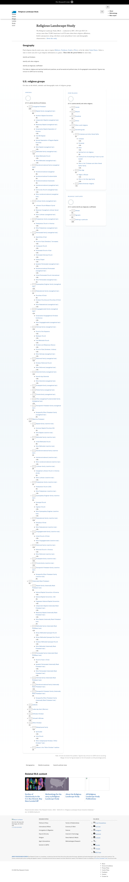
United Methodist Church (43, 441)
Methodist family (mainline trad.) (46, 437)
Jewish (77, 107)
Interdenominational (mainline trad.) (46, 457)
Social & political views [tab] (60, 765)
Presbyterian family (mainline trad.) (46, 482)
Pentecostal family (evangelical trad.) (47, 232)
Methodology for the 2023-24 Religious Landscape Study (53, 796)
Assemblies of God (41, 237)
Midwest (57, 50)
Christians (28, 92)
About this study (51, 38)
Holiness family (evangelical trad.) (46, 327)
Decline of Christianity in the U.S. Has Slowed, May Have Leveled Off (33, 797)
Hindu (77, 121)
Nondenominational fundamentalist (46, 176)
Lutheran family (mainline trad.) (45, 466)
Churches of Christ (41, 295)
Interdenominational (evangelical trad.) (47, 185)
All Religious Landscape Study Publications (93, 796)
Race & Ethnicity (44, 834)
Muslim (77, 111)
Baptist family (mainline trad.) (45, 423)
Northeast (64, 50)
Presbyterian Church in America (45, 223)
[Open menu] (102, 11)
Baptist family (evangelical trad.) (45, 111)
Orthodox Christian (38, 714)
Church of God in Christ (42, 660)
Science (68, 830)
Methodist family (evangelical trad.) (46, 151)
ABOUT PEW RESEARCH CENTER (20, 856)
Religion (41, 837)
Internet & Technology (72, 834)
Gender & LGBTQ (44, 845)
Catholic (35, 705)
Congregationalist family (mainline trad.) (48, 531)
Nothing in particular (81, 219)
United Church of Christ (42, 536)
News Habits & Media (72, 837)
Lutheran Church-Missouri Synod (45, 205)
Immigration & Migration (46, 830)
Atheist (77, 210)
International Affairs (45, 826)
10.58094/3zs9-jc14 (34, 812)
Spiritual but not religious (85, 152)
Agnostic (77, 215)
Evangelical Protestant (39, 106)
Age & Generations (44, 841)
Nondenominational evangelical (45, 172)
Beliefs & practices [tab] (43, 765)
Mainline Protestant (38, 419)
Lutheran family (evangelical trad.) (46, 201)
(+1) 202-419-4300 (17, 827)
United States (93, 50)
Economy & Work (71, 826)
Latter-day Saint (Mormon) (40, 709)
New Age (81, 170)
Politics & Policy (43, 823)
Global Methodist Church (43, 156)
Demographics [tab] (30, 765)
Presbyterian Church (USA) (43, 486)
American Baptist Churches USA (45, 428)
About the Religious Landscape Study (73, 795)
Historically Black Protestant (41, 581)
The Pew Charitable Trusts (101, 858)
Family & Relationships (72, 823)
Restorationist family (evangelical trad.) (47, 291)
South (70, 50)
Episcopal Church (41, 502)
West (75, 50)
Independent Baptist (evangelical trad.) (47, 120)
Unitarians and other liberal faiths (89, 134)
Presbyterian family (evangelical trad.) (47, 219)
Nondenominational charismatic (45, 181)
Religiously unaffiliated (75, 196)
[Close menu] (108, 6)
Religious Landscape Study (28, 12)
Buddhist (78, 116)
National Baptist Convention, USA (45, 597)
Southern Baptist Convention (44, 115)
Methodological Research (73, 841)
